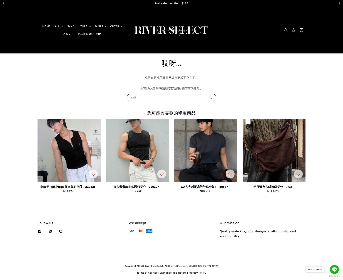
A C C (67, 33)
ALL (57, 26)
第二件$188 (85, 33)
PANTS (99, 26)
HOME (46, 26)
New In (71, 26)
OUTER (114, 26)
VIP (98, 33)
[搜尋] (210, 97)
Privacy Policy (197, 272)
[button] (286, 30)
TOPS (83, 26)
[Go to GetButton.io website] (334, 276)
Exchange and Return (173, 272)
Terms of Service (147, 272)
